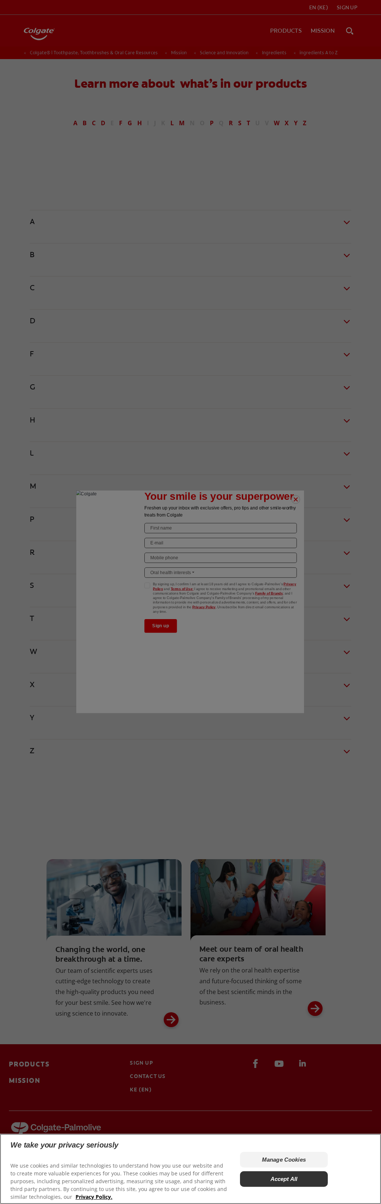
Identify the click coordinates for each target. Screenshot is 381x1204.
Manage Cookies (284, 1159)
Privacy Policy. (94, 1196)
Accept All (284, 1179)
